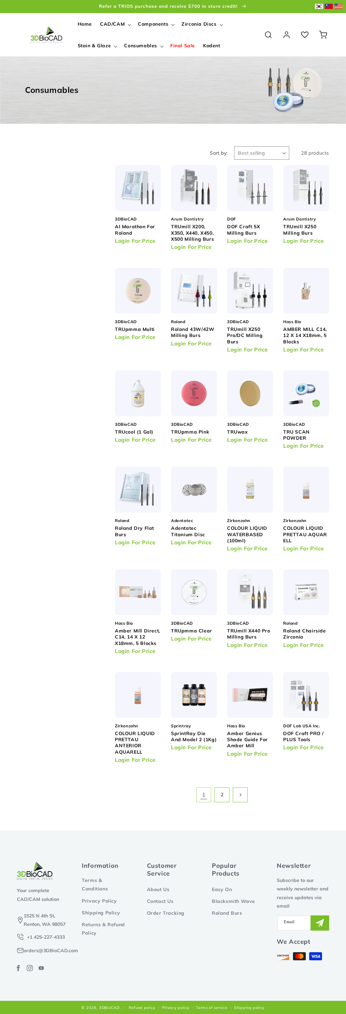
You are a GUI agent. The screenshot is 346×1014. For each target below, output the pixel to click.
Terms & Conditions (95, 884)
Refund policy (142, 1007)
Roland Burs (227, 913)
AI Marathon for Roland (135, 230)
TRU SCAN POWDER (296, 435)
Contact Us (160, 901)
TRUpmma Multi (135, 329)
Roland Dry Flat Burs (134, 531)
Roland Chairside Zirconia (304, 634)
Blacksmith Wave (233, 901)
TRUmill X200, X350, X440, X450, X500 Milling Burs (192, 233)
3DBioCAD (109, 1007)
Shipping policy (249, 1007)
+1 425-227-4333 (46, 937)
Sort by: (218, 153)
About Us (158, 889)
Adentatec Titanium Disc (188, 531)
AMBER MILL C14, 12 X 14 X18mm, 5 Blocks (305, 335)
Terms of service (211, 1007)
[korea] (319, 6)
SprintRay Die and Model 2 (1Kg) (194, 736)
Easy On (222, 889)
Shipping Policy (101, 913)
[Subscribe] (320, 923)
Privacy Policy (99, 901)
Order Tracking (165, 913)
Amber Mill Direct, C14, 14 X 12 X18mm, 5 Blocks (137, 637)
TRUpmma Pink (190, 432)
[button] (115, 24)
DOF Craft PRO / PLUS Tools (303, 736)
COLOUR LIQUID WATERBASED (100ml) (247, 534)
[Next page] (240, 794)
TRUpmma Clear (191, 631)
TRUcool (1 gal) (134, 432)
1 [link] (204, 794)
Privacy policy (176, 1007)
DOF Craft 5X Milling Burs (243, 230)
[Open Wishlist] (304, 34)
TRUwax (237, 432)
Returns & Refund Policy (103, 928)
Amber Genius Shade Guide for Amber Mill (247, 739)
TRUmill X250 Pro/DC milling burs (245, 335)
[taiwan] (329, 6)
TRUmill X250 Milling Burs (299, 230)
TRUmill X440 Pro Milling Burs (248, 634)
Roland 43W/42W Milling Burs (192, 332)
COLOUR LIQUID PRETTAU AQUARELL (305, 534)
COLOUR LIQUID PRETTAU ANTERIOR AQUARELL (135, 742)
